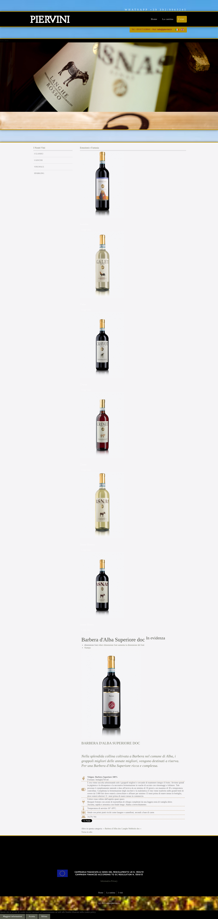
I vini (181, 19)
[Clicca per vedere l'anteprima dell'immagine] (111, 694)
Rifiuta (44, 916)
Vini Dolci (39, 167)
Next (6, 40)
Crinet (83, 464)
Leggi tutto (86, 230)
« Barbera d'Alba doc (112, 829)
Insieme (84, 224)
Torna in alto (86, 832)
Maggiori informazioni (12, 916)
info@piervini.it (164, 29)
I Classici (38, 154)
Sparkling (39, 173)
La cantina (167, 19)
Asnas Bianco (87, 544)
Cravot (83, 384)
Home (154, 19)
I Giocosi (38, 160)
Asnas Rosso (87, 624)
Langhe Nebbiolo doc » (131, 829)
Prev (2, 40)
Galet (83, 304)
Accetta (32, 916)
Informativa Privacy (109, 881)
